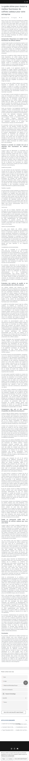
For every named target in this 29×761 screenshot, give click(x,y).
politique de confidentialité (7, 755)
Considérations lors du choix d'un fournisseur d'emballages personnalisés (22, 727)
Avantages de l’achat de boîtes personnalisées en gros (22, 724)
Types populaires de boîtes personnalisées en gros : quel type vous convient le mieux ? (8, 730)
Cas (26, 720)
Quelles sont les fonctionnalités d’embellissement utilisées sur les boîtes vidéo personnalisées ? (22, 730)
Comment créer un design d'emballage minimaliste (8, 727)
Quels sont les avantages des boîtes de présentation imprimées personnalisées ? (12, 723)
